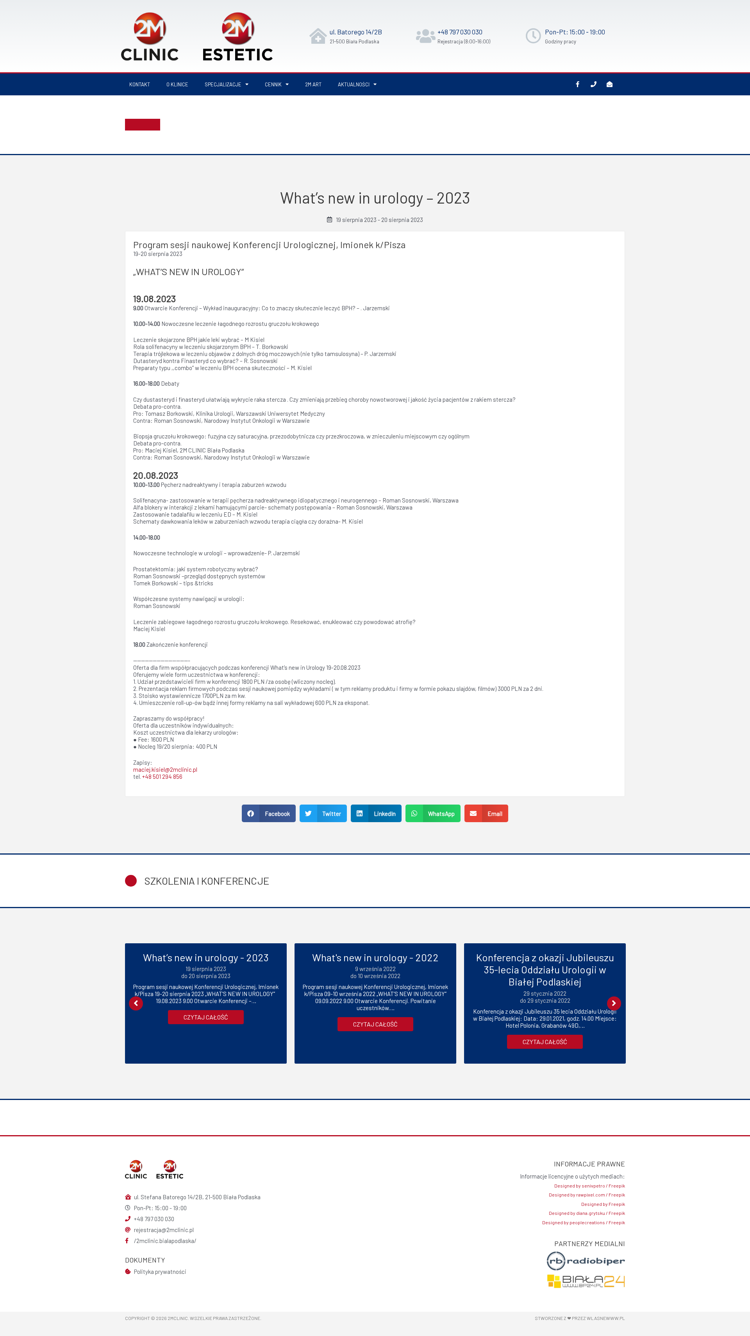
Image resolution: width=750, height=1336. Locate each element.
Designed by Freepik (603, 1204)
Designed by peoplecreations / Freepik (583, 1222)
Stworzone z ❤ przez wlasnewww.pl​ (580, 1318)
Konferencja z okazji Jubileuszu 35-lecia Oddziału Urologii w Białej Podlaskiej (545, 969)
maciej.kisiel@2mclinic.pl (165, 769)
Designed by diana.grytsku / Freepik (587, 1213)
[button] (269, 813)
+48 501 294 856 (162, 776)
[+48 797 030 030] (426, 36)
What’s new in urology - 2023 (206, 957)
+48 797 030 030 (460, 32)
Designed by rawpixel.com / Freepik (587, 1194)
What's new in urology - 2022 (375, 957)
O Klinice (177, 84)
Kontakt (139, 84)
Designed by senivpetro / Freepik (589, 1185)
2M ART (313, 84)
